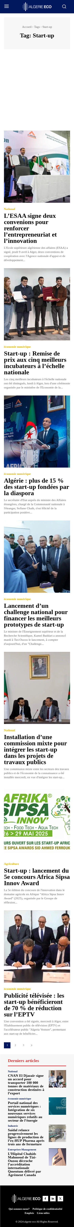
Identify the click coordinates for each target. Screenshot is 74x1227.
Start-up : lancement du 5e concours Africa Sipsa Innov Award (37, 877)
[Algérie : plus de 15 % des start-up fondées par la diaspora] (37, 431)
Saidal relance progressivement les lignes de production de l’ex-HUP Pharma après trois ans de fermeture (26, 1137)
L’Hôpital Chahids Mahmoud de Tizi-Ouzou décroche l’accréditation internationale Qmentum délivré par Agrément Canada (24, 1164)
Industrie (13, 1126)
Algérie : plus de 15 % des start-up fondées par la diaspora (36, 487)
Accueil (27, 26)
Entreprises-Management (22, 1149)
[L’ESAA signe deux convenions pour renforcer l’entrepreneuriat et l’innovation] (37, 167)
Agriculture (11, 863)
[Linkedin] (53, 1198)
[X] (60, 1198)
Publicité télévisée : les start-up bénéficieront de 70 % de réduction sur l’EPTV (34, 1005)
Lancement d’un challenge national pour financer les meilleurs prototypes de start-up (36, 615)
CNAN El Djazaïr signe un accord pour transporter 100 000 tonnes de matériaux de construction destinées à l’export (26, 1084)
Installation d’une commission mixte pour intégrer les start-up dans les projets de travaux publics (35, 749)
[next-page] (31, 1045)
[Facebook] (45, 1198)
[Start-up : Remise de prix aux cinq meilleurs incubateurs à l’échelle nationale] (37, 304)
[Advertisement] (37, 91)
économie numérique (17, 346)
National (9, 209)
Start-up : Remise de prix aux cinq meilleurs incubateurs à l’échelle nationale (35, 363)
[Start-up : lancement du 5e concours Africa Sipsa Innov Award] (37, 821)
